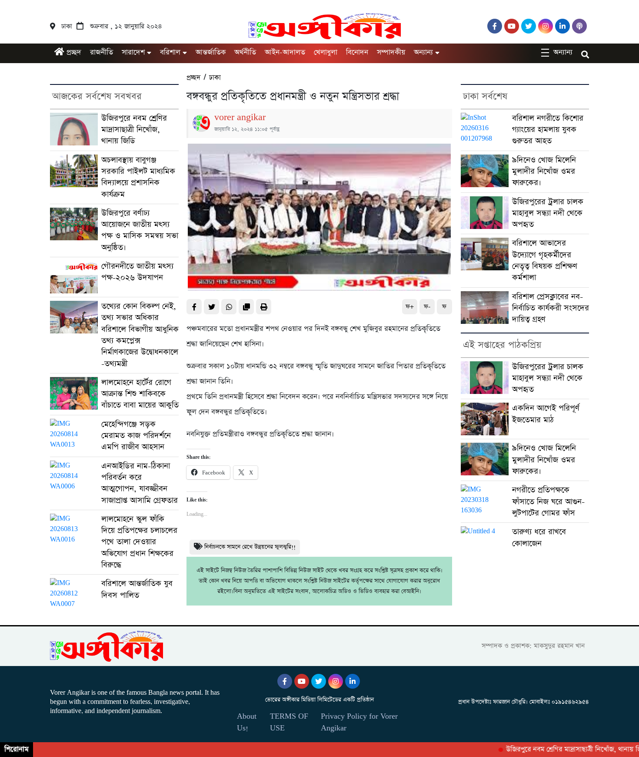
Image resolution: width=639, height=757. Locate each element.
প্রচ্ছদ (72, 52)
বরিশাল (170, 52)
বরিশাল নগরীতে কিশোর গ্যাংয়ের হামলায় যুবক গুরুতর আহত (547, 130)
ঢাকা (215, 78)
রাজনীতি (101, 52)
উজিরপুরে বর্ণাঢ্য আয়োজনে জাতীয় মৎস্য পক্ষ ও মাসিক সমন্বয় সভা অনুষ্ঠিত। (139, 230)
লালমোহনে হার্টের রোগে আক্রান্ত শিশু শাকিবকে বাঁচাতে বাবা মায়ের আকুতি (140, 394)
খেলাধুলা (325, 52)
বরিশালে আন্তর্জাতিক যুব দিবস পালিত (137, 589)
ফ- (427, 307)
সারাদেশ (133, 52)
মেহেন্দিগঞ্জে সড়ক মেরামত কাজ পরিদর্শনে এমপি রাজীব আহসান (136, 436)
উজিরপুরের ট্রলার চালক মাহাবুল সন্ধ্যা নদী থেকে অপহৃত (547, 213)
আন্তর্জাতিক (211, 52)
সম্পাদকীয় (391, 52)
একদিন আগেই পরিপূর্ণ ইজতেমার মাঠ (545, 414)
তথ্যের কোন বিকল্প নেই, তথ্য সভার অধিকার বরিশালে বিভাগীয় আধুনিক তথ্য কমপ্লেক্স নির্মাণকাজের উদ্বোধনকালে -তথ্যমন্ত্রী (140, 335)
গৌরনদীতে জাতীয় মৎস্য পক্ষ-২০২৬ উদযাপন (137, 272)
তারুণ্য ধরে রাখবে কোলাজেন (539, 537)
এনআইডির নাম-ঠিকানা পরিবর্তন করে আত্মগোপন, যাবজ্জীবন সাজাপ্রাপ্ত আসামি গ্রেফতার (139, 483)
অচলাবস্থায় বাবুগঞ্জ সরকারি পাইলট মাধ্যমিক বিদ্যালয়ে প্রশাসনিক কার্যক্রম (138, 177)
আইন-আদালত (285, 52)
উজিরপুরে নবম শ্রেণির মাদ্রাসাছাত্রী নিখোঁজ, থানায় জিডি (134, 130)
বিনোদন (357, 52)
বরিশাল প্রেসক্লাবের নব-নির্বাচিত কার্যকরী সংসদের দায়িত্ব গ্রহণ (550, 308)
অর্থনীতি (245, 52)
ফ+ (410, 307)
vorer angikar (240, 117)
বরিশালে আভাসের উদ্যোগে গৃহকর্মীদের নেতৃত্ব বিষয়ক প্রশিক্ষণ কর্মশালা (544, 260)
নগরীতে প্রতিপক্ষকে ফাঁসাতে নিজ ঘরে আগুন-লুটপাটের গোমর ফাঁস (548, 501)
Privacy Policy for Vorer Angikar (359, 722)
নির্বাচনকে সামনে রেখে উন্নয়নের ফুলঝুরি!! (250, 547)
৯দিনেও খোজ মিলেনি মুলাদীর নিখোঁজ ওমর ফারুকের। (544, 171)
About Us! (246, 722)
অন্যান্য (423, 52)
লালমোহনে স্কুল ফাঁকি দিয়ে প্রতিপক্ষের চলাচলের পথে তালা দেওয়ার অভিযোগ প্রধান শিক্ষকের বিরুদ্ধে (139, 542)
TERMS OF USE (289, 722)
